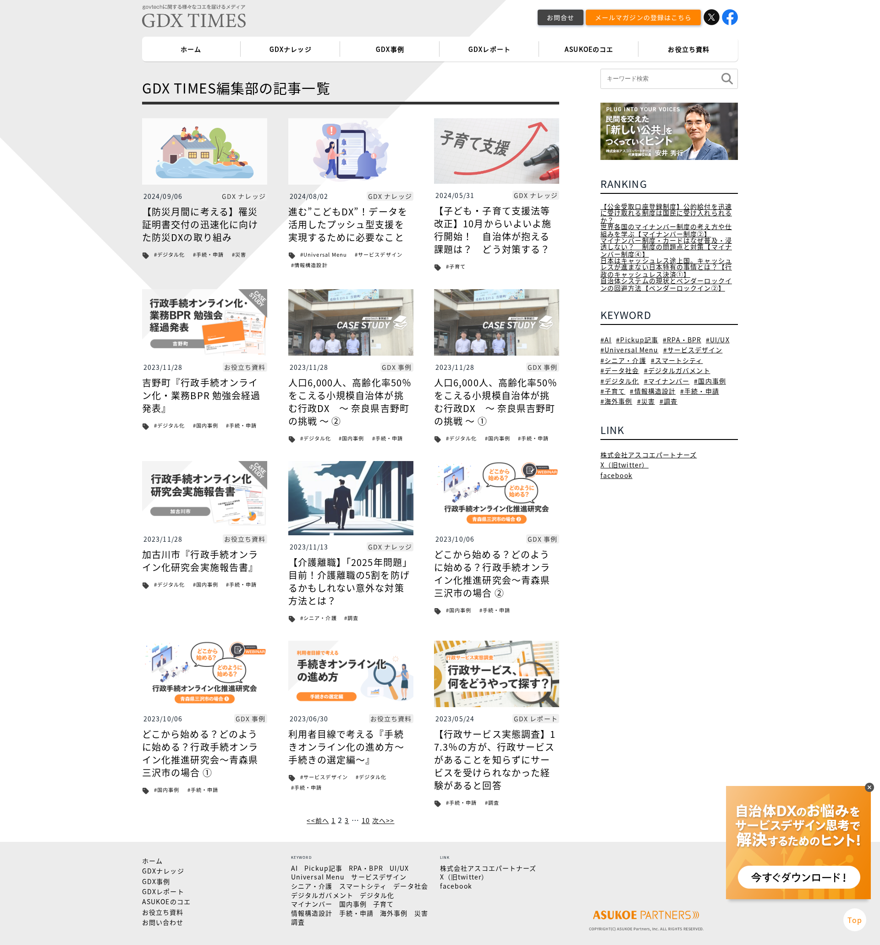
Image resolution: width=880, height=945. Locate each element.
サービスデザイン (379, 876)
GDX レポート (536, 718)
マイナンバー (312, 903)
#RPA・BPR (682, 339)
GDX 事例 (397, 367)
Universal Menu (318, 876)
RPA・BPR (366, 868)
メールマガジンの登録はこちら (643, 17)
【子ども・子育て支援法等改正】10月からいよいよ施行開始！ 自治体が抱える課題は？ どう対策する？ (492, 230)
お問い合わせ (163, 922)
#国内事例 (206, 425)
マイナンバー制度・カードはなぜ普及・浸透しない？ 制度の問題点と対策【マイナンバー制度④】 (666, 247)
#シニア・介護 (318, 618)
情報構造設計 (312, 913)
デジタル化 (377, 895)
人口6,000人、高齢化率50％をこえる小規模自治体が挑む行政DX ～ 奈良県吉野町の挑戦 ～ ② (350, 402)
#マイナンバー (667, 380)
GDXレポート (489, 49)
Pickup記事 (323, 868)
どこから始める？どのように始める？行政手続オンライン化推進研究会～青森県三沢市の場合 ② (492, 573)
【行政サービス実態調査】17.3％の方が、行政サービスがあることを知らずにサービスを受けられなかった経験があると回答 (495, 759)
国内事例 (353, 903)
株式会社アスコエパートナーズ (648, 454)
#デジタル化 (169, 254)
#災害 (239, 254)
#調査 (351, 618)
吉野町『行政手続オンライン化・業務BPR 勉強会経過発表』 (201, 395)
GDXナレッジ (291, 49)
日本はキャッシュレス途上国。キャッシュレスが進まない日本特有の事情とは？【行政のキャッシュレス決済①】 (666, 267)
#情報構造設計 (309, 265)
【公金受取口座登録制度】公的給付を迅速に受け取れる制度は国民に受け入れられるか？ (666, 213)
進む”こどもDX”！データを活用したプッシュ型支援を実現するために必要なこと (347, 224)
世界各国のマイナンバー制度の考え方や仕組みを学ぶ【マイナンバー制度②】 (666, 230)
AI (294, 868)
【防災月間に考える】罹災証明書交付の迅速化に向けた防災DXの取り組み (200, 224)
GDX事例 (390, 49)
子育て (383, 903)
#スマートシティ (677, 360)
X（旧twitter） (624, 464)
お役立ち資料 (689, 49)
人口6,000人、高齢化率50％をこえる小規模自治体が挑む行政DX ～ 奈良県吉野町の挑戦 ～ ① (496, 402)
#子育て (456, 266)
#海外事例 (616, 401)
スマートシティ (363, 885)
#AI (605, 339)
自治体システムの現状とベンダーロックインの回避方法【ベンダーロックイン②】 (666, 284)
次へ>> (383, 820)
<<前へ (318, 820)
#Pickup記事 (637, 339)
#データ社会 (619, 370)
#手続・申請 (208, 254)
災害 (421, 913)
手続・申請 (356, 913)
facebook (616, 475)
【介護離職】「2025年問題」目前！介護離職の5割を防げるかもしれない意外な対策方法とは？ (350, 581)
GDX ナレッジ (244, 196)
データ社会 (410, 885)
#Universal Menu (323, 254)
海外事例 (393, 913)
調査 (298, 921)
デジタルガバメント (322, 895)
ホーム (191, 49)
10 (366, 820)
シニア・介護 (312, 885)
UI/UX (399, 868)
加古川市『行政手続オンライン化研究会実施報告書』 (200, 561)
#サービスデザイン (378, 254)
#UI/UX (718, 339)
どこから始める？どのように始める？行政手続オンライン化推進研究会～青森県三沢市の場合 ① (200, 753)
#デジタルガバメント (677, 370)
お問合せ (560, 17)
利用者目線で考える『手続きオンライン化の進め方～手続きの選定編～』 (346, 746)
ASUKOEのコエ (589, 49)
